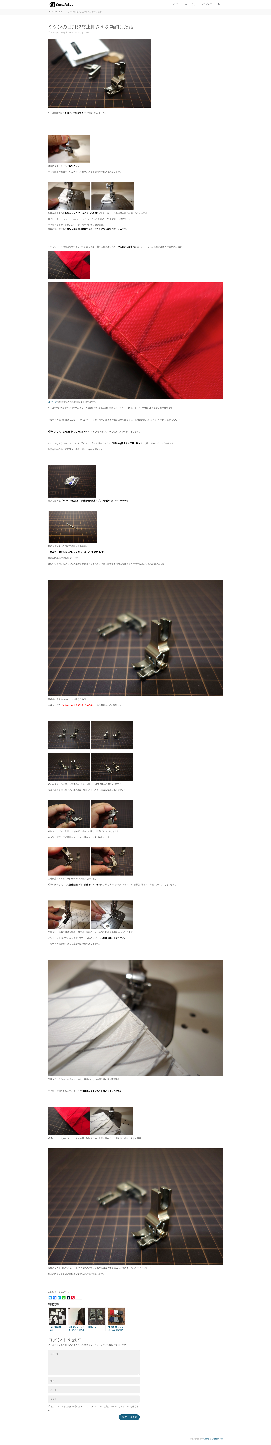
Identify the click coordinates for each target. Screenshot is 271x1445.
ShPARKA (52, 402)
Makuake (58, 12)
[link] (219, 4)
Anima (206, 1439)
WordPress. (217, 1439)
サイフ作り (84, 32)
